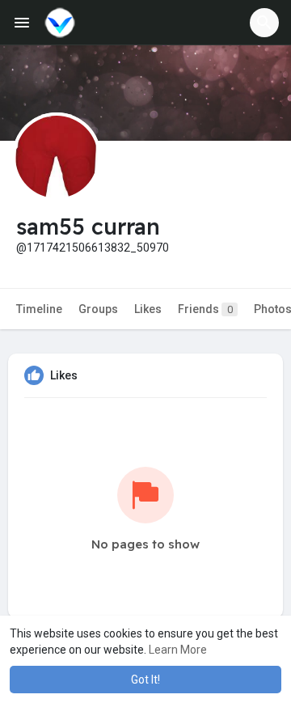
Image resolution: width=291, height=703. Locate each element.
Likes (148, 309)
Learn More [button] (178, 649)
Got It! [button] (145, 679)
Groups (98, 309)
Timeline (39, 309)
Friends (205, 309)
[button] (264, 22)
